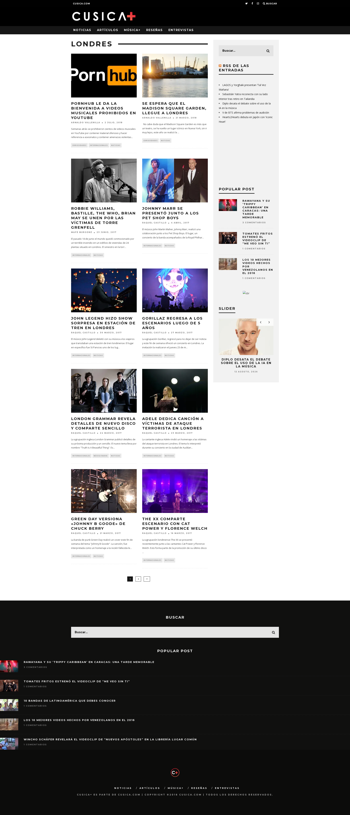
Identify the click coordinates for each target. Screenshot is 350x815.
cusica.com (81, 3)
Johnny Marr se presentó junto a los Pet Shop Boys (170, 213)
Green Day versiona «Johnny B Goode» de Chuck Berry (98, 524)
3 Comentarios (254, 222)
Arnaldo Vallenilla (85, 122)
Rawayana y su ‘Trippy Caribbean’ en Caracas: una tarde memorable (256, 209)
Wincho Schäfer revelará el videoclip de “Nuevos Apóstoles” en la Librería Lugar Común (110, 739)
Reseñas (154, 30)
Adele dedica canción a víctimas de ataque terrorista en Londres (173, 423)
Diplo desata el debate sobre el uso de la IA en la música (246, 363)
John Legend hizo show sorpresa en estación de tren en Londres (103, 323)
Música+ (132, 30)
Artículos (107, 30)
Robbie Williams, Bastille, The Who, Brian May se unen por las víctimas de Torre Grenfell (103, 218)
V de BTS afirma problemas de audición (245, 112)
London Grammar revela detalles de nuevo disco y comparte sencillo (103, 423)
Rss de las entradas (234, 68)
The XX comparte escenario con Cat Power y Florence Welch (175, 524)
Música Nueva (101, 456)
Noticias (82, 30)
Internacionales (99, 145)
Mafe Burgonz (81, 232)
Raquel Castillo (154, 223)
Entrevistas (181, 30)
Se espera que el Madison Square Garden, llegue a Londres (174, 108)
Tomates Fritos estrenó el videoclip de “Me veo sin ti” (257, 238)
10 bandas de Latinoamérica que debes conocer (70, 700)
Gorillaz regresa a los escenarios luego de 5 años (172, 323)
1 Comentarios (254, 248)
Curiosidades (79, 145)
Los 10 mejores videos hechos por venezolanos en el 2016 (79, 720)
